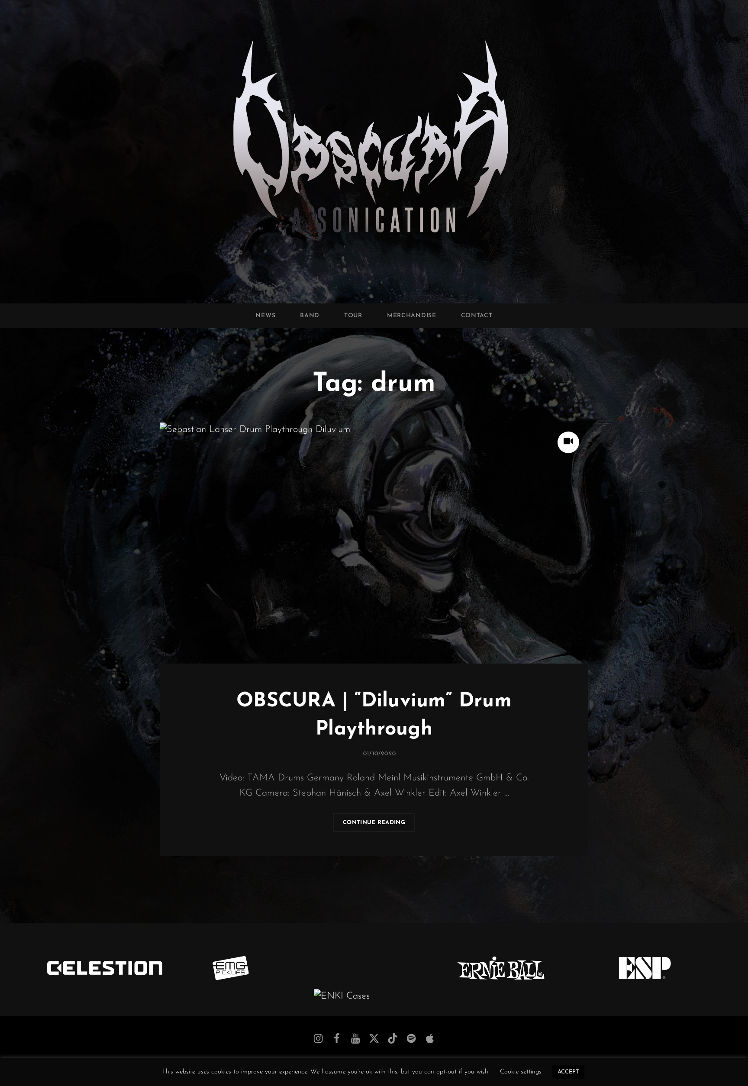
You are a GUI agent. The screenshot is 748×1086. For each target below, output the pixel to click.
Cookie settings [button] (521, 1072)
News (265, 316)
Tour (353, 316)
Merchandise (411, 316)
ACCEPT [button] (568, 1072)
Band (309, 316)
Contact (477, 316)
